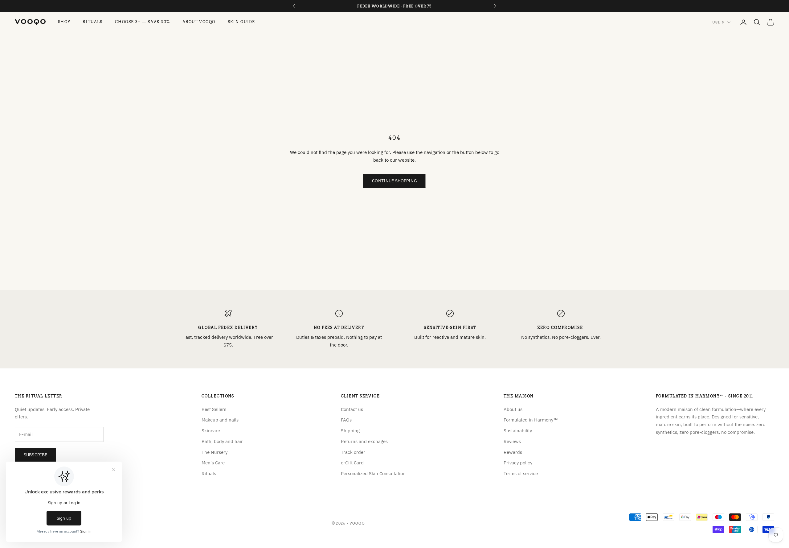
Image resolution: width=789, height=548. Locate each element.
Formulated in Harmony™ (531, 420)
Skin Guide (241, 22)
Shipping (350, 431)
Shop (64, 22)
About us (513, 409)
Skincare (211, 431)
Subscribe (35, 455)
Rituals (93, 22)
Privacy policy (518, 463)
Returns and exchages (364, 441)
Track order (353, 452)
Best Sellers (214, 409)
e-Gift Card (352, 463)
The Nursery (214, 452)
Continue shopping (394, 181)
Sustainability (518, 431)
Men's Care (213, 463)
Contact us (352, 409)
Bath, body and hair (222, 441)
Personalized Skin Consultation (373, 473)
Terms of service (521, 473)
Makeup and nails (220, 420)
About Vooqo (198, 22)
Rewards (513, 452)
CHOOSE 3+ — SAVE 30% (142, 22)
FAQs (346, 420)
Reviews (512, 441)
